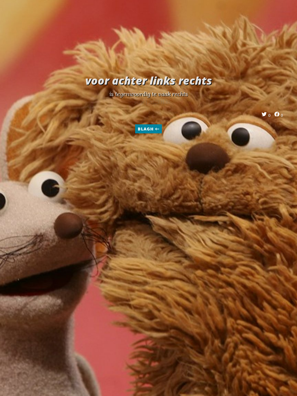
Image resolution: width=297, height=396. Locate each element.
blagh (146, 129)
